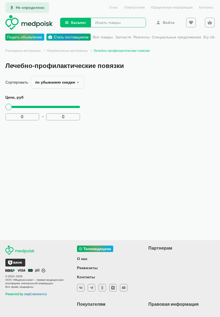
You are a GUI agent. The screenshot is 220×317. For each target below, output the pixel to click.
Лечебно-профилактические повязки (122, 51)
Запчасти (123, 37)
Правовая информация (173, 304)
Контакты (206, 7)
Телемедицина (97, 249)
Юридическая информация (172, 7)
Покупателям (134, 7)
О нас (113, 7)
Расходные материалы (23, 51)
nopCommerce (35, 294)
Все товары (103, 37)
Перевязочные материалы (67, 51)
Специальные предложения (176, 37)
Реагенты (141, 37)
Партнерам (160, 248)
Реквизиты (87, 268)
